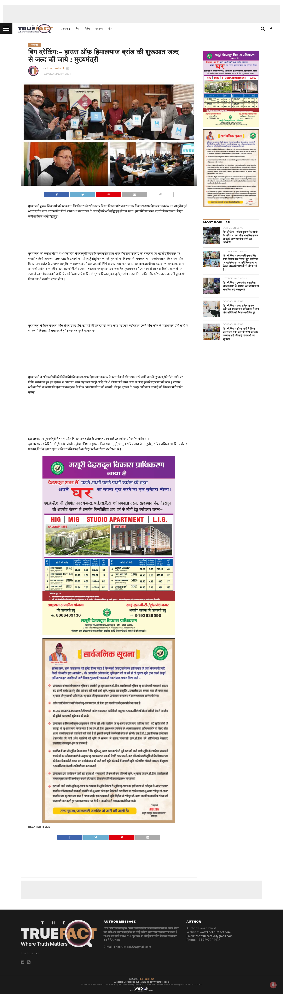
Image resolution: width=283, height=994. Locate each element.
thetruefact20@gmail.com (213, 936)
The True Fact (146, 978)
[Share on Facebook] (56, 193)
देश (77, 28)
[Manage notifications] (273, 985)
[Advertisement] (141, 14)
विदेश (87, 28)
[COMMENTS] (161, 193)
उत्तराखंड (65, 28)
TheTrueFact (55, 68)
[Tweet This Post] (82, 193)
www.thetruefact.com (215, 932)
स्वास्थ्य (99, 28)
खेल (110, 28)
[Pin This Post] (108, 193)
